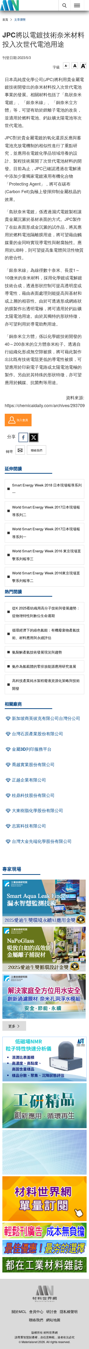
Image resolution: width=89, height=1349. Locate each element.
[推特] (34, 437)
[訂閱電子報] (44, 1152)
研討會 (51, 1311)
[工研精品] (44, 1105)
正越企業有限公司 (28, 780)
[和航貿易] (44, 1059)
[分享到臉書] (23, 437)
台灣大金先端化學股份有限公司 (41, 841)
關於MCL (19, 1311)
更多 (11, 1025)
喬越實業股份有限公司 (33, 764)
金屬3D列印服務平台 (31, 749)
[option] (44, 1060)
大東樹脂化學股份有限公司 (37, 810)
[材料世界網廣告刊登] (44, 1230)
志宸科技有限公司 (28, 826)
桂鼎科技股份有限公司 (33, 795)
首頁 (5, 19)
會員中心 (36, 1311)
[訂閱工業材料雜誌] (44, 1264)
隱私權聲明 (69, 1311)
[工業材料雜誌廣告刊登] (44, 1247)
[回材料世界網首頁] (9, 5)
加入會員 (22, 420)
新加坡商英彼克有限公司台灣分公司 (45, 718)
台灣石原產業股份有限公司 (37, 734)
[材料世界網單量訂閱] (44, 1198)
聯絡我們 (36, 450)
